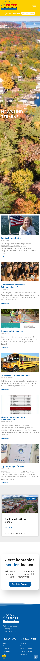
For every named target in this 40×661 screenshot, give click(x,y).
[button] (4, 657)
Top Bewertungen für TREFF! (13, 466)
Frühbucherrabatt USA (11, 238)
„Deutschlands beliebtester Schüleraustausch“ (13, 286)
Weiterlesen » (5, 257)
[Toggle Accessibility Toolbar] (35, 656)
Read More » (9, 527)
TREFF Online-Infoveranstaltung (15, 375)
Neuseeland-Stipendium (12, 331)
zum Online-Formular (20, 584)
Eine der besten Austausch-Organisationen (13, 418)
